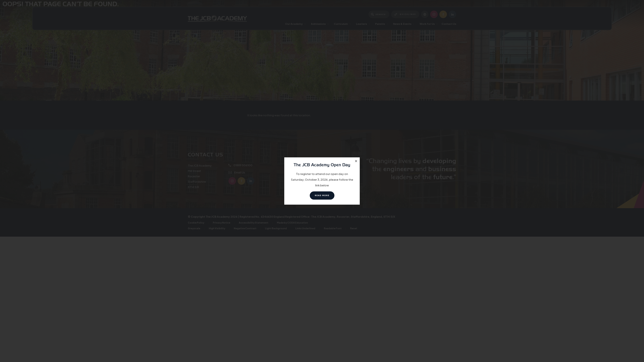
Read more (324, 197)
